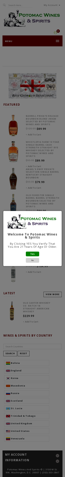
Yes (32, 254)
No (32, 260)
